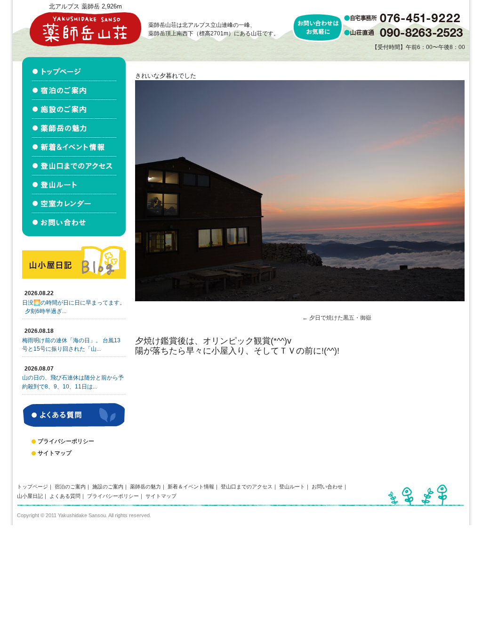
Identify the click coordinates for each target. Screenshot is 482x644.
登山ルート (292, 486)
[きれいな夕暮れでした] (300, 299)
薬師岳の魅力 (145, 486)
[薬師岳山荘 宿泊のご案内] (74, 90)
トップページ (32, 486)
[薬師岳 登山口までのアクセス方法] (74, 166)
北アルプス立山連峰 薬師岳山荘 (85, 29)
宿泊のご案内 (70, 486)
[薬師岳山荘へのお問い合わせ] (74, 224)
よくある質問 (64, 496)
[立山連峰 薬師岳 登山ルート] (74, 184)
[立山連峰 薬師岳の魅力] (74, 128)
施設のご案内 (107, 486)
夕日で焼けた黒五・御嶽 (340, 317)
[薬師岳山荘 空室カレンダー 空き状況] (74, 203)
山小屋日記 (30, 496)
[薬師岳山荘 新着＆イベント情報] (74, 147)
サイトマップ (55, 453)
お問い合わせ (327, 486)
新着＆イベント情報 (191, 486)
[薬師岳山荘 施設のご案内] (74, 109)
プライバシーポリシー (66, 441)
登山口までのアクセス (247, 486)
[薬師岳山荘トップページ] (74, 69)
